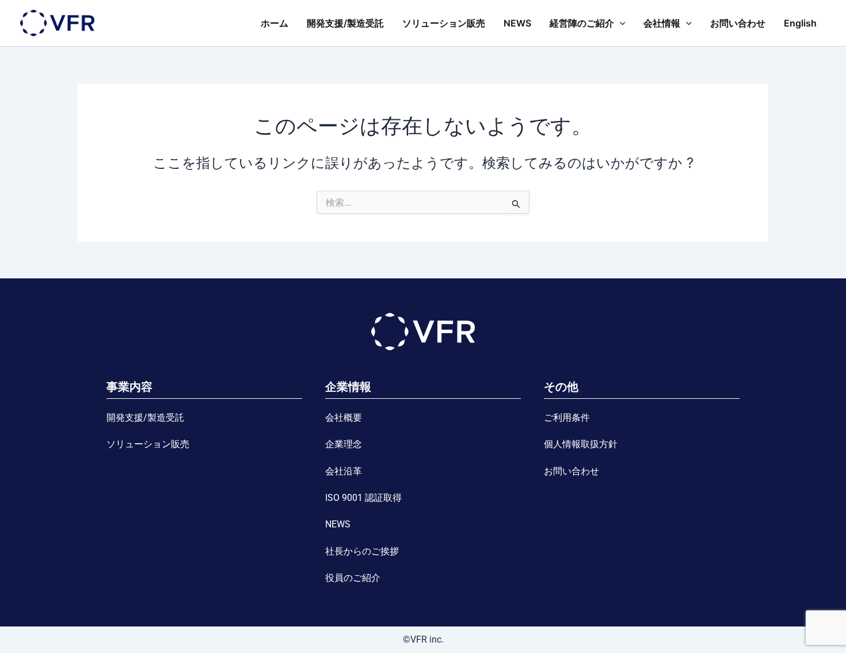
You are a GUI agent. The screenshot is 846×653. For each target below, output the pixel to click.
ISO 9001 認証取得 (363, 497)
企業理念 (343, 444)
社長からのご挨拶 (362, 551)
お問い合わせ (737, 23)
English (800, 23)
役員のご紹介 (352, 577)
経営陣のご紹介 (582, 23)
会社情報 (661, 23)
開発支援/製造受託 (345, 23)
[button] (620, 23)
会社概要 (343, 417)
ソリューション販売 (443, 23)
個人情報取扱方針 (581, 444)
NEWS (517, 23)
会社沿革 (343, 471)
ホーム (274, 23)
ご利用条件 (567, 417)
